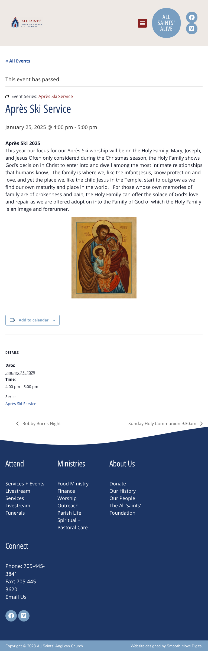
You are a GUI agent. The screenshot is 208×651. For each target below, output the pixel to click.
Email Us (16, 596)
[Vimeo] (191, 28)
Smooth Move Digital (185, 646)
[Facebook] (191, 17)
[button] (142, 23)
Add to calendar (33, 320)
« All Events (17, 61)
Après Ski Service (20, 403)
